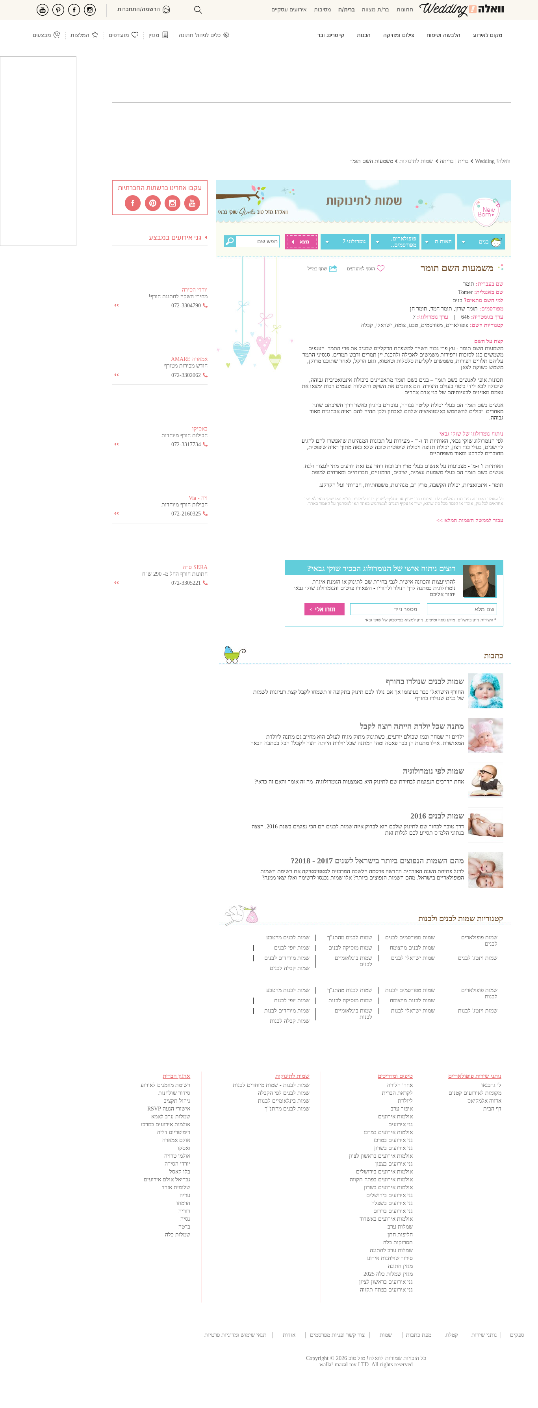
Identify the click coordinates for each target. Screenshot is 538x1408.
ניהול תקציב (177, 1101)
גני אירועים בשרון (393, 1148)
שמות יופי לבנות (292, 1000)
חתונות (405, 10)
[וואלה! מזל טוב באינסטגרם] (173, 202)
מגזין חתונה (400, 1266)
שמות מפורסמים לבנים (410, 938)
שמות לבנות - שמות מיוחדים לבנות (271, 1085)
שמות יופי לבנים (292, 948)
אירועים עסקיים (289, 10)
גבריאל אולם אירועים (167, 1180)
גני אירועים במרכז (393, 1140)
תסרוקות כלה (398, 1242)
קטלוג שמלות (451, 1335)
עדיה (185, 1195)
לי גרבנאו (491, 1085)
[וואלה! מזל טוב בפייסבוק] (133, 202)
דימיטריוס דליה (173, 1132)
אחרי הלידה (400, 1085)
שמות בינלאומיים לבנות (284, 1101)
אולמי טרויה (177, 1156)
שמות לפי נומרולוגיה (433, 771)
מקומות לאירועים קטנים (475, 1093)
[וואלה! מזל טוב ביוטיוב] (192, 202)
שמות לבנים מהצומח (412, 948)
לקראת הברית (397, 1093)
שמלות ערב (400, 1227)
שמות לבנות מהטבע (288, 990)
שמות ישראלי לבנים (413, 958)
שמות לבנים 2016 (437, 815)
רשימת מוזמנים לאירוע (165, 1085)
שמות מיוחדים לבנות (287, 1011)
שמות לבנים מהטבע (288, 938)
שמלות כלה (177, 1235)
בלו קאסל (179, 1172)
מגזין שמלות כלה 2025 (388, 1274)
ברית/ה (346, 10)
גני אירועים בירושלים (389, 1195)
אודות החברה (289, 1335)
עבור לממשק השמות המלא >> (469, 520)
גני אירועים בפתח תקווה (386, 1290)
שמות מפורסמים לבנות (410, 990)
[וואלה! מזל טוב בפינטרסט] (153, 202)
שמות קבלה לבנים (290, 968)
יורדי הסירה (177, 1164)
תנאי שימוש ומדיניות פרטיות (235, 1335)
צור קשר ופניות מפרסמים (337, 1335)
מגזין (154, 35)
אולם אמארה (176, 1140)
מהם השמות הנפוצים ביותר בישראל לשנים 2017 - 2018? (377, 860)
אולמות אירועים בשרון (388, 1187)
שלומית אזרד (176, 1187)
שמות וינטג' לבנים (477, 958)
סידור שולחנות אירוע (390, 1258)
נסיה (185, 1219)
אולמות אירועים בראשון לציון (381, 1156)
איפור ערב (402, 1109)
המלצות (79, 35)
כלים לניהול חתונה (200, 35)
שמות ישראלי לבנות (413, 1011)
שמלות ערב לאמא (170, 1117)
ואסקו (184, 1148)
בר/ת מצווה (375, 10)
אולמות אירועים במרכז (388, 1132)
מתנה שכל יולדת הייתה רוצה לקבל (412, 726)
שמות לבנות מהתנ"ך (349, 990)
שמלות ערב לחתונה (391, 1250)
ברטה (184, 1227)
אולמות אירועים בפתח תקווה (381, 1180)
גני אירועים (400, 1124)
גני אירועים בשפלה (392, 1203)
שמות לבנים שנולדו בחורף (425, 681)
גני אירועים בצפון (394, 1164)
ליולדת (405, 1101)
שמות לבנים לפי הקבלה (284, 1093)
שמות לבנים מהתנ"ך (349, 938)
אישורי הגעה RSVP (168, 1109)
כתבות (493, 655)
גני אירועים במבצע (175, 237)
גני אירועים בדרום (393, 1211)
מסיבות (322, 10)
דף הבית (492, 1109)
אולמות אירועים (395, 1117)
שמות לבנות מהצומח (412, 1000)
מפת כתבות (418, 1335)
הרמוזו (183, 1203)
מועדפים (119, 35)
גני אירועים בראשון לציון (386, 1282)
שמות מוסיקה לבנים (350, 948)
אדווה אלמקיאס (484, 1101)
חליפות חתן (400, 1235)
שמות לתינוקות (386, 1335)
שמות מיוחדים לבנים (287, 958)
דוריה (184, 1211)
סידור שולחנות (174, 1093)
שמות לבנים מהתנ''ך (287, 1109)
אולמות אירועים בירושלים (384, 1172)
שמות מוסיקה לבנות (350, 1000)
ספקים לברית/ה (517, 1335)
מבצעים (42, 35)
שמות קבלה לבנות (290, 1021)
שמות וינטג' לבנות (477, 1011)
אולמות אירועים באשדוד (386, 1219)
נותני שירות (484, 1335)
